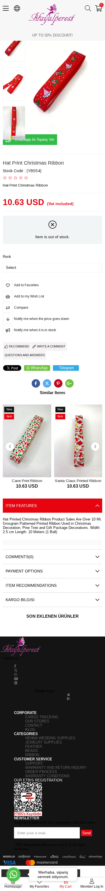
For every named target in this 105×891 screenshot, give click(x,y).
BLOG (30, 730)
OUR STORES (37, 721)
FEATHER (33, 746)
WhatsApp (39, 368)
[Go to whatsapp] (13, 874)
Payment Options (24, 571)
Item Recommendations (31, 585)
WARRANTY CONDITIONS (47, 776)
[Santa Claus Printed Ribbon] (78, 440)
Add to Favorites (20, 467)
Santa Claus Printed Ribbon (78, 480)
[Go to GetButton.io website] (13, 885)
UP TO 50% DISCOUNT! (52, 35)
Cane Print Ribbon (27, 480)
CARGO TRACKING (41, 717)
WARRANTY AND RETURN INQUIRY (56, 767)
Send (86, 833)
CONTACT (33, 725)
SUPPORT (34, 763)
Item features (21, 505)
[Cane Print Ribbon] (27, 440)
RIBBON (32, 755)
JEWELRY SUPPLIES (43, 742)
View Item (33, 467)
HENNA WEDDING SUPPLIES (50, 738)
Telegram (66, 368)
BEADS (31, 751)
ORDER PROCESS (41, 772)
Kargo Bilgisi (20, 599)
